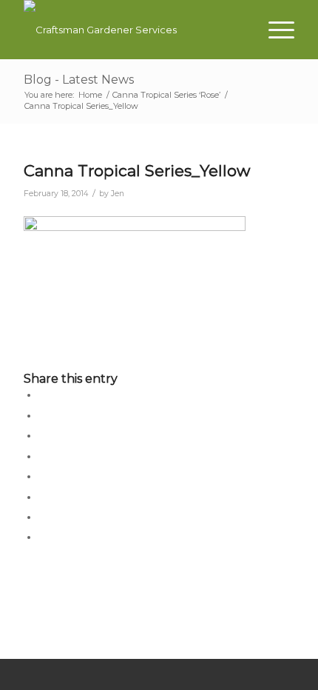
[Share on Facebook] (42, 395)
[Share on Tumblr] (42, 476)
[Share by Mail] (42, 537)
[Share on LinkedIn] (42, 456)
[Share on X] (42, 415)
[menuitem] (274, 29)
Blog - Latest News (79, 80)
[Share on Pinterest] (42, 435)
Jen (117, 193)
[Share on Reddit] (42, 517)
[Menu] (274, 29)
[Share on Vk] (42, 497)
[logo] (132, 29)
